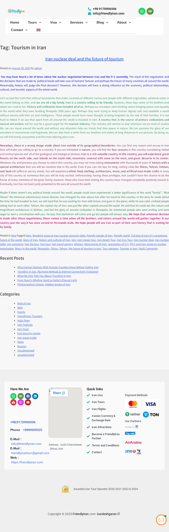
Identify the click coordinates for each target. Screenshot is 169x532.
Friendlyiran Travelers (29, 316)
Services (76, 22)
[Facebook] (28, 396)
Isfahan (78, 244)
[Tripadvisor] (150, 11)
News (20, 342)
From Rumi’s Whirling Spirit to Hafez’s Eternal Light (47, 281)
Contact (17, 30)
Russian (21, 347)
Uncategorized (25, 351)
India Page (23, 321)
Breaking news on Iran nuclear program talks (59, 236)
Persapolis (43, 249)
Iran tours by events (28, 334)
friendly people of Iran (99, 236)
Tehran (63, 249)
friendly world (122, 236)
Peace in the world (25, 249)
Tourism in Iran (128, 249)
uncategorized (25, 355)
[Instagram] (21, 402)
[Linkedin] (35, 396)
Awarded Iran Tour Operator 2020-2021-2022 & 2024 (105, 489)
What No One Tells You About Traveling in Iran (44, 276)
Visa (53, 22)
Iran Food (23, 329)
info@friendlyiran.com (26, 443)
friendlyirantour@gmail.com (30, 453)
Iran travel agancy (62, 244)
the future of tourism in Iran (85, 249)
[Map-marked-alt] (13, 402)
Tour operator (110, 249)
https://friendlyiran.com (27, 462)
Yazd (141, 249)
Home (14, 22)
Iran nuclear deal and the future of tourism (84, 59)
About (122, 22)
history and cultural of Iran (54, 240)
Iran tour (45, 244)
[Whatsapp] (141, 11)
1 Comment (151, 249)
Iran (74, 240)
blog (14, 236)
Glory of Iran (30, 240)
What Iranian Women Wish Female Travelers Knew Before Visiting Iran (58, 268)
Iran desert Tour (106, 240)
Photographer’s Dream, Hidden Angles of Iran (43, 285)
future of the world (11, 240)
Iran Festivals (25, 325)
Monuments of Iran (95, 244)
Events (21, 312)
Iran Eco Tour (124, 240)
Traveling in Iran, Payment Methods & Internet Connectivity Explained (57, 272)
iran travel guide (27, 338)
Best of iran (24, 304)
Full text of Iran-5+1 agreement (149, 236)
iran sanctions (15, 244)
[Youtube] (28, 402)
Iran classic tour (86, 240)
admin (38, 68)
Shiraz (54, 249)
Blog (100, 22)
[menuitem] (38, 30)
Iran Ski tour (32, 244)
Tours (32, 22)
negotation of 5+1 (118, 244)
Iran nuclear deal (144, 240)
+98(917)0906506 (22, 422)
